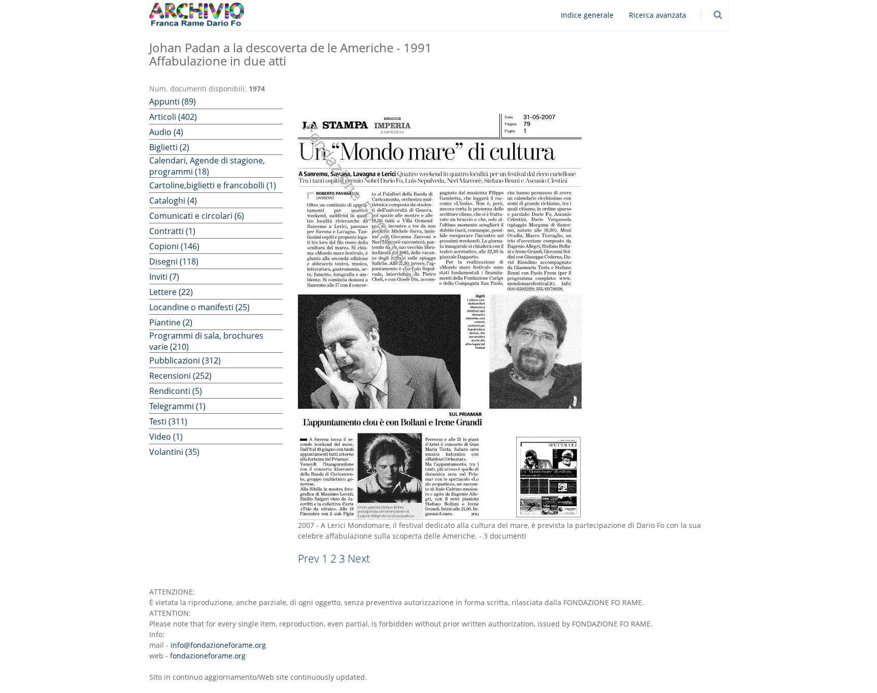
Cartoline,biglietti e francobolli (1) (212, 185)
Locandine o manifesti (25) (199, 307)
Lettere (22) (171, 292)
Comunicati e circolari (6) (196, 215)
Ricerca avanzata (657, 15)
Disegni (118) (173, 261)
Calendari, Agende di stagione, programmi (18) (207, 166)
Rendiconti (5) (175, 391)
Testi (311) (168, 421)
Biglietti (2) (169, 147)
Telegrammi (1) (177, 406)
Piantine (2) (170, 322)
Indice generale (587, 15)
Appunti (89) (172, 101)
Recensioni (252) (180, 375)
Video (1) (166, 436)
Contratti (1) (172, 231)
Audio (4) (166, 132)
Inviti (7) (164, 276)
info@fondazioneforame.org (218, 645)
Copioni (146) (174, 246)
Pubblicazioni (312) (185, 360)
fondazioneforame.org (208, 656)
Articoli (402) (173, 116)
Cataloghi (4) (173, 200)
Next (359, 558)
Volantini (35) (174, 451)
